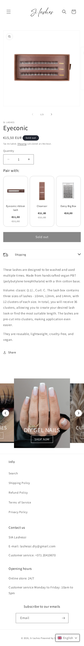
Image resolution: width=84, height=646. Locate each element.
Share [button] (12, 352)
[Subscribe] (63, 618)
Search (13, 473)
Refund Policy (18, 492)
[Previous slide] (5, 413)
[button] (8, 11)
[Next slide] (78, 413)
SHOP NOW (42, 439)
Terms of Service (20, 502)
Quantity (8, 151)
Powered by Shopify (52, 638)
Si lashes (35, 638)
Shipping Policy (19, 483)
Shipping (21, 143)
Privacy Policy (18, 512)
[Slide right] (51, 114)
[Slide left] (32, 114)
